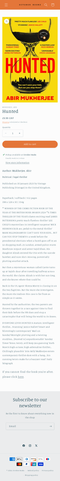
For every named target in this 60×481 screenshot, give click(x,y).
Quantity (6, 127)
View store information (17, 162)
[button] (6, 4)
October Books (18, 470)
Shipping (5, 122)
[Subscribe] (50, 426)
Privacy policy (47, 470)
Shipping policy (31, 475)
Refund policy (33, 470)
